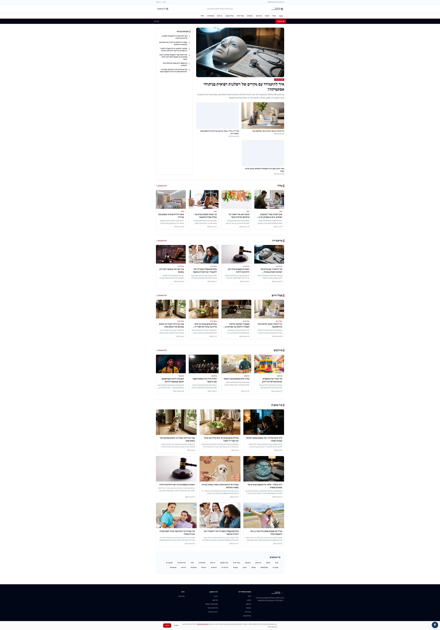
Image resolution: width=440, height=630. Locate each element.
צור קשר (158, 2)
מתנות (254, 567)
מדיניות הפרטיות (202, 624)
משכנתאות (264, 567)
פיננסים (214, 567)
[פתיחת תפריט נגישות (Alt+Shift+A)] (435, 625)
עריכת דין (224, 567)
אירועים (259, 16)
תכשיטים (173, 567)
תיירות (183, 567)
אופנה (267, 16)
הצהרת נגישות (213, 612)
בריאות (219, 16)
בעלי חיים (240, 16)
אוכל (274, 16)
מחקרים (275, 567)
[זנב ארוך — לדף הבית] (277, 9)
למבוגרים (169, 562)
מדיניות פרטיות (213, 608)
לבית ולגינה (181, 562)
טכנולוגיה (210, 16)
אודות (164, 2)
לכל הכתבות (162, 186)
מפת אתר (181, 596)
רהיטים (203, 567)
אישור (167, 625)
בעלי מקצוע (229, 16)
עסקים (235, 567)
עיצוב (245, 567)
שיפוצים (194, 567)
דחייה (176, 625)
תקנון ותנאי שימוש (211, 604)
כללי (202, 16)
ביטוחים (250, 16)
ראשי (281, 16)
